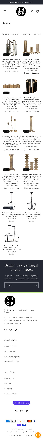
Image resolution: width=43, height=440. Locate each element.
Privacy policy (31, 432)
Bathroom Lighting (12, 356)
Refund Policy (10, 394)
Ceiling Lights (10, 346)
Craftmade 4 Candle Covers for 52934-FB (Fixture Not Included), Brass (11, 214)
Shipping (8, 388)
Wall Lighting (10, 351)
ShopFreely (20, 429)
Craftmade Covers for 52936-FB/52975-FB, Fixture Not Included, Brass (11, 247)
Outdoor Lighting (11, 362)
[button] (4, 11)
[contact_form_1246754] (38, 435)
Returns (7, 383)
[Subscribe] (35, 285)
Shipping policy (29, 435)
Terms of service (16, 435)
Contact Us (9, 378)
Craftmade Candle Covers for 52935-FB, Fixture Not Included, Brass (31, 214)
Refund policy (19, 432)
